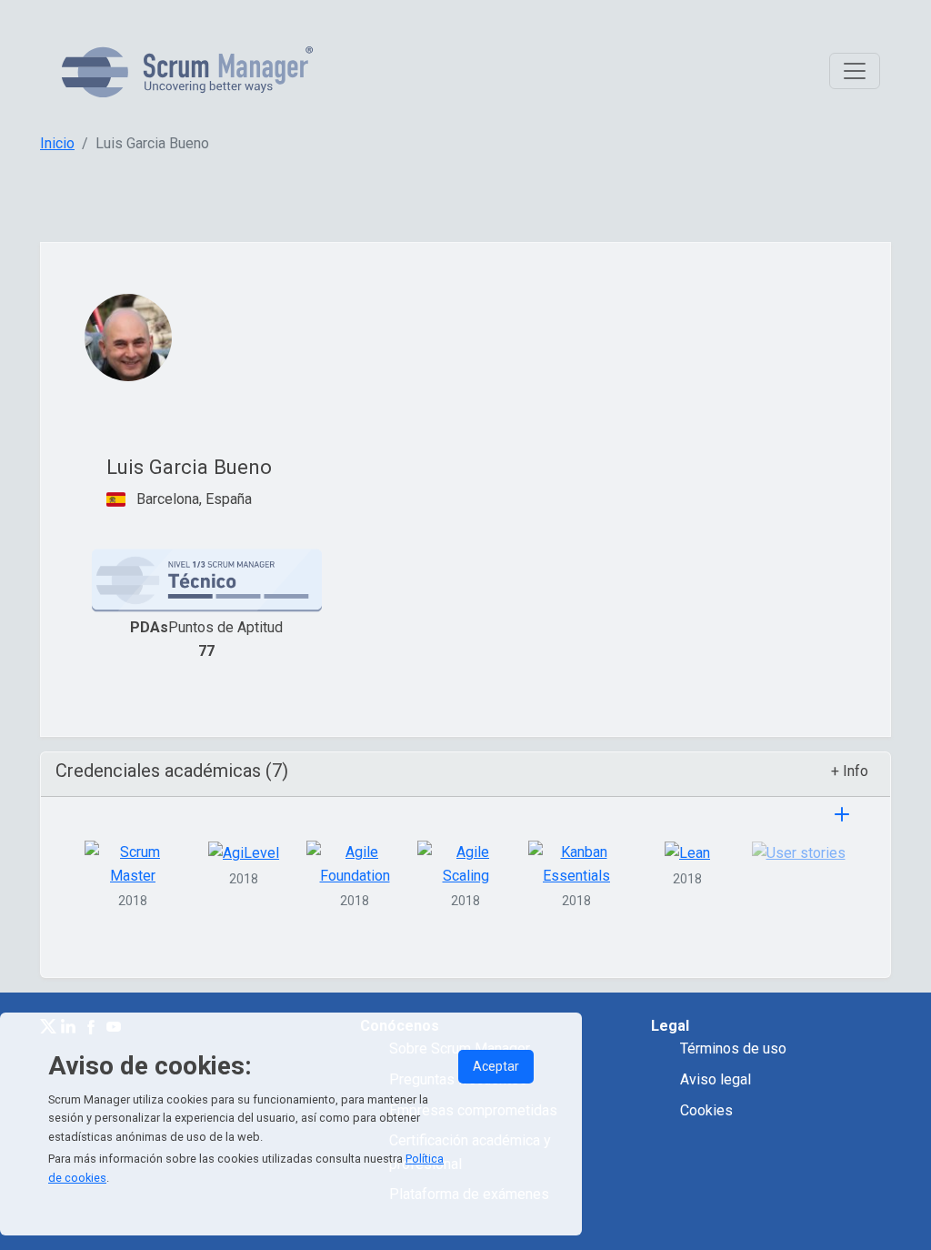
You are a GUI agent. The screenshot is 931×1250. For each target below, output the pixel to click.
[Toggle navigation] (854, 71)
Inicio (57, 143)
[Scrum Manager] (187, 71)
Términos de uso (733, 1048)
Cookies (706, 1110)
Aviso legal (715, 1079)
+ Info (849, 771)
